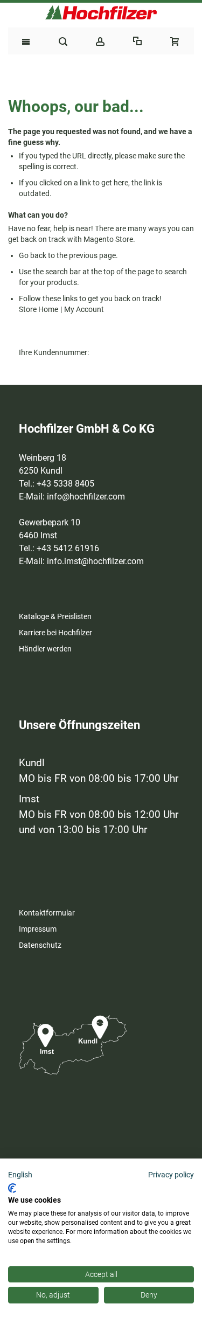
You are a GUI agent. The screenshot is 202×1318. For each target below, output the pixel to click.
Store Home (38, 309)
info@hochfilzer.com (86, 496)
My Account (84, 309)
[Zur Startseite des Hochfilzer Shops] (101, 12)
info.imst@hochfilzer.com (95, 561)
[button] (20, 1175)
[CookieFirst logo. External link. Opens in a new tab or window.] (12, 1188)
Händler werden (45, 648)
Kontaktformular (47, 912)
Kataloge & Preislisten (55, 616)
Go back (32, 255)
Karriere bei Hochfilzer (55, 632)
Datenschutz (40, 945)
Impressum (38, 929)
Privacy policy (171, 1174)
